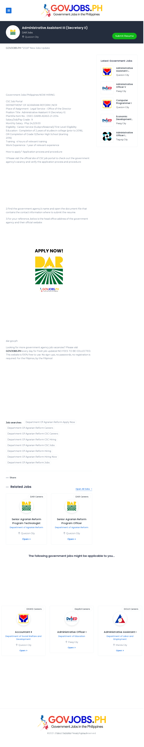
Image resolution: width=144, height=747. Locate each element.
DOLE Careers (131, 609)
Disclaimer (67, 734)
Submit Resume (124, 36)
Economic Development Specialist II (123, 119)
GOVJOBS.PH (13, 48)
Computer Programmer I (124, 102)
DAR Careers (36, 496)
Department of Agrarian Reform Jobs (28, 462)
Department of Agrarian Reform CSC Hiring (31, 439)
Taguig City (122, 139)
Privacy (76, 734)
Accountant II (23, 632)
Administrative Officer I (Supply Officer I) (124, 137)
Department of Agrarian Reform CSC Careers (32, 433)
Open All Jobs (83, 489)
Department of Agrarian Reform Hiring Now (32, 456)
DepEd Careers (82, 609)
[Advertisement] (49, 72)
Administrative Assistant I (120, 632)
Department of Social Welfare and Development (23, 638)
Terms (59, 734)
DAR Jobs (27, 32)
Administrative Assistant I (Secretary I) (124, 71)
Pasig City (121, 91)
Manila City (121, 645)
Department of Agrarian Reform (26, 527)
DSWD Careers (34, 609)
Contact (84, 734)
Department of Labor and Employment (120, 638)
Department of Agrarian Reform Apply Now (50, 422)
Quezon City (32, 37)
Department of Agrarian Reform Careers (30, 428)
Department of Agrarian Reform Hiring (29, 451)
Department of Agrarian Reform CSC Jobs (31, 445)
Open (25, 539)
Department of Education (71, 636)
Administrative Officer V (124, 86)
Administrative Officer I (71, 632)
